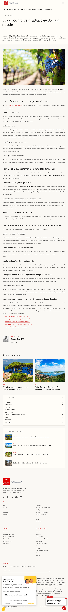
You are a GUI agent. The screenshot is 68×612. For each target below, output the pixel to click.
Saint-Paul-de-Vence (41, 543)
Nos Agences (39, 510)
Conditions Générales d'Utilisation (27, 606)
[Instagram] (3, 497)
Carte (4, 510)
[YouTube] (16, 497)
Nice (37, 546)
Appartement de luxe (8, 536)
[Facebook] (7, 497)
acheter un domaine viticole (14, 105)
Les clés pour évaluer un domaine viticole (16, 316)
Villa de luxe (6, 532)
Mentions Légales (44, 606)
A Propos (38, 505)
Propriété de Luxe (7, 541)
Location (5, 507)
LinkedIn (13, 342)
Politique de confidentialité (48, 608)
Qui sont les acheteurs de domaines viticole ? (17, 321)
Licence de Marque (41, 514)
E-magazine (39, 521)
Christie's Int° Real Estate (43, 507)
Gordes (38, 548)
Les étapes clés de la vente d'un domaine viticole (18, 324)
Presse (37, 519)
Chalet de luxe (7, 539)
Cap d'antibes (39, 536)
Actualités (38, 517)
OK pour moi (30, 603)
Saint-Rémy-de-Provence (42, 550)
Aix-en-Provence (40, 553)
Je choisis (19, 603)
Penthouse (6, 543)
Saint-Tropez (39, 541)
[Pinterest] (21, 497)
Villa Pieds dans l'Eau (8, 534)
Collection (5, 512)
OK (49, 571)
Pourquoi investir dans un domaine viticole (17, 327)
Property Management (42, 512)
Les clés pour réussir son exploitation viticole (17, 319)
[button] (3, 609)
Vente (4, 505)
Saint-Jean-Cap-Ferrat (42, 539)
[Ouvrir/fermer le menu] (63, 3)
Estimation (6, 514)
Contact (38, 524)
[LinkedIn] (12, 497)
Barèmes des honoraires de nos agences (28, 608)
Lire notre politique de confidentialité (11, 591)
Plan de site (61, 608)
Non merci (7, 603)
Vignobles (18, 28)
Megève (38, 555)
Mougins (38, 534)
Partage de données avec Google (12, 596)
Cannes (38, 532)
